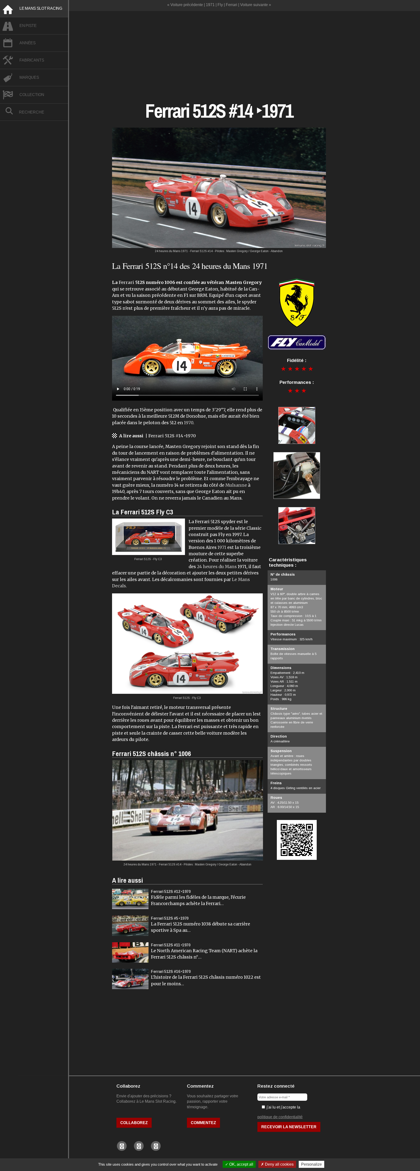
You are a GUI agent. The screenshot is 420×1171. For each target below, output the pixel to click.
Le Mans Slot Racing (40, 8)
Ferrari (231, 5)
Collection (31, 95)
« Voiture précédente (185, 5)
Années (27, 43)
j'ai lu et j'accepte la (283, 1107)
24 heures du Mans (217, 566)
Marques (29, 77)
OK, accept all (240, 1164)
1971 (210, 5)
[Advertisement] (219, 51)
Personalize (311, 1164)
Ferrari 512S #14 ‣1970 (172, 436)
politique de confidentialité (280, 1117)
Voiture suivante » (255, 5)
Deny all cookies (279, 1164)
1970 (188, 422)
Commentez (203, 1123)
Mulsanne (236, 485)
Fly (220, 5)
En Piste (28, 26)
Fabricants (31, 60)
